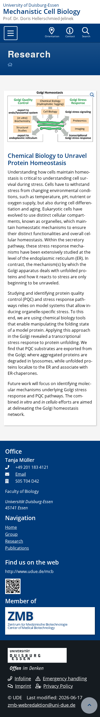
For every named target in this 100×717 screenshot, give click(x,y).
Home (11, 527)
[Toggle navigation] (10, 33)
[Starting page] (11, 64)
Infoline (23, 678)
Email (20, 474)
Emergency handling (65, 678)
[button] (70, 33)
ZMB (20, 615)
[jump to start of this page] (89, 705)
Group (11, 534)
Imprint (23, 686)
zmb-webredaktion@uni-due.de (41, 705)
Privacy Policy (58, 686)
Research (14, 541)
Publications (17, 548)
